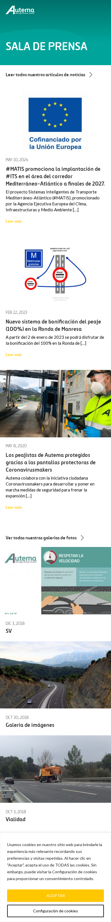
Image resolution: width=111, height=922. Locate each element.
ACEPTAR (55, 895)
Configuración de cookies (55, 910)
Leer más (14, 221)
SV (9, 630)
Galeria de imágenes (30, 725)
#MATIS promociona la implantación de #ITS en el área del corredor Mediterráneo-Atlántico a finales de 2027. (55, 176)
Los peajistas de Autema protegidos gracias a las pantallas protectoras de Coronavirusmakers (51, 462)
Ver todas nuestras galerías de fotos (41, 538)
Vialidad (15, 819)
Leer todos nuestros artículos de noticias (45, 74)
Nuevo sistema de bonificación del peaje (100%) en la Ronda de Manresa (53, 325)
